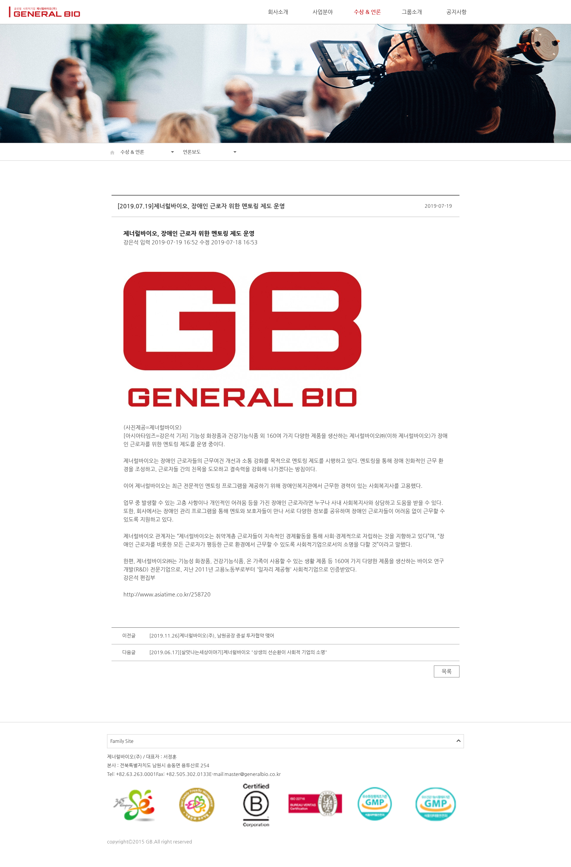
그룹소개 (412, 12)
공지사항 (456, 12)
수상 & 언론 (367, 12)
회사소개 (278, 12)
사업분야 (323, 12)
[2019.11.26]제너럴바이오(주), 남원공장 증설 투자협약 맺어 (211, 635)
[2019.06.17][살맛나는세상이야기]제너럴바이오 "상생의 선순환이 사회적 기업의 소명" (238, 652)
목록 (447, 671)
